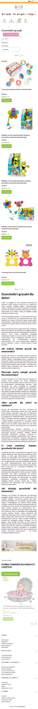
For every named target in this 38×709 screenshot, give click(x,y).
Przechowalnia (5, 659)
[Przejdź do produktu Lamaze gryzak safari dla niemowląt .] (19, 257)
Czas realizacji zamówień (8, 672)
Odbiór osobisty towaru (8, 698)
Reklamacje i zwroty (7, 688)
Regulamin (4, 641)
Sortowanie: (4, 46)
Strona (16, 55)
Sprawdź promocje (11, 574)
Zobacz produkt (8, 283)
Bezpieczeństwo (6, 645)
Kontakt (3, 696)
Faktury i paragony (6, 669)
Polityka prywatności (7, 643)
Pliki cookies (4, 647)
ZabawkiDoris (4, 26)
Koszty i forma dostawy (8, 670)
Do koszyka (6, 100)
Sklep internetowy (17, 706)
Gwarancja (4, 682)
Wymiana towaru (6, 684)
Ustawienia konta (6, 657)
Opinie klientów (6, 701)
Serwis (3, 686)
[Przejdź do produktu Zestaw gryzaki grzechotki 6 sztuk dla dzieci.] (19, 74)
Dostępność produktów (8, 667)
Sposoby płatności (6, 674)
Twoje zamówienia (6, 655)
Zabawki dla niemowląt (15, 26)
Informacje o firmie (6, 699)
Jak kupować (5, 640)
